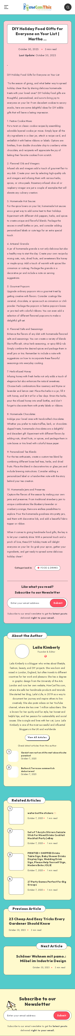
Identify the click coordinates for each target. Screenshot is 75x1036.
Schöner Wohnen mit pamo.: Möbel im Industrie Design (41, 958)
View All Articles (37, 737)
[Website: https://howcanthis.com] (45, 656)
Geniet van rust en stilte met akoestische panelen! (43, 754)
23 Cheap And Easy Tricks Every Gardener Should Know (37, 921)
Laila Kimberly (46, 647)
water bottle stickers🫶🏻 (42, 813)
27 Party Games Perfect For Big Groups (47, 883)
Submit (58, 603)
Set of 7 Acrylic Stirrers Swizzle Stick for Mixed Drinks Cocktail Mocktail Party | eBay (47, 835)
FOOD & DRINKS (49, 567)
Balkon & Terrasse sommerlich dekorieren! (37, 769)
